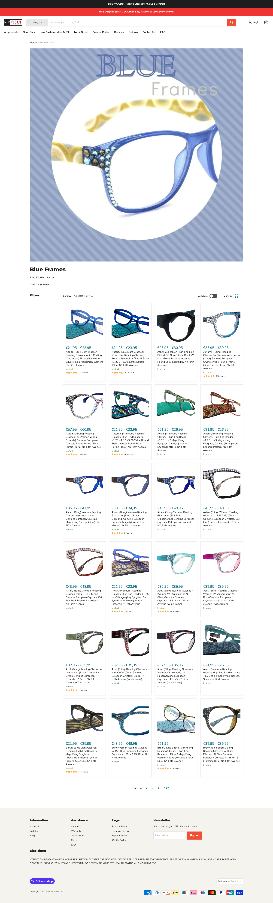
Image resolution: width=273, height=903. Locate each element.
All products (11, 32)
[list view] (241, 296)
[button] (254, 22)
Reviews (119, 32)
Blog (32, 835)
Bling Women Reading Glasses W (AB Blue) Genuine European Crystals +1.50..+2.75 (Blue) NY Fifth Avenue (130, 752)
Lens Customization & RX (54, 32)
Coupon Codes (101, 32)
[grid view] (236, 296)
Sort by (67, 296)
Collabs (34, 831)
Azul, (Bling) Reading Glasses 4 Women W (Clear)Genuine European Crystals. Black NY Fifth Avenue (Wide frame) (130, 674)
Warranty (76, 831)
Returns (133, 32)
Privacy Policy (119, 826)
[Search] (231, 22)
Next (167, 788)
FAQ (162, 32)
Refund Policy (119, 835)
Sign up (194, 835)
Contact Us (149, 32)
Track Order (81, 32)
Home (33, 42)
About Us (35, 826)
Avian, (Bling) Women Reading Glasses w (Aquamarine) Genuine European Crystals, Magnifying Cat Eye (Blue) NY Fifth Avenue (83, 519)
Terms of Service (121, 831)
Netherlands (228, 880)
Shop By (28, 32)
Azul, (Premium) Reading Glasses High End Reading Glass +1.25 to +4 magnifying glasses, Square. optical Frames (221, 674)
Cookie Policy (119, 840)
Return (74, 840)
